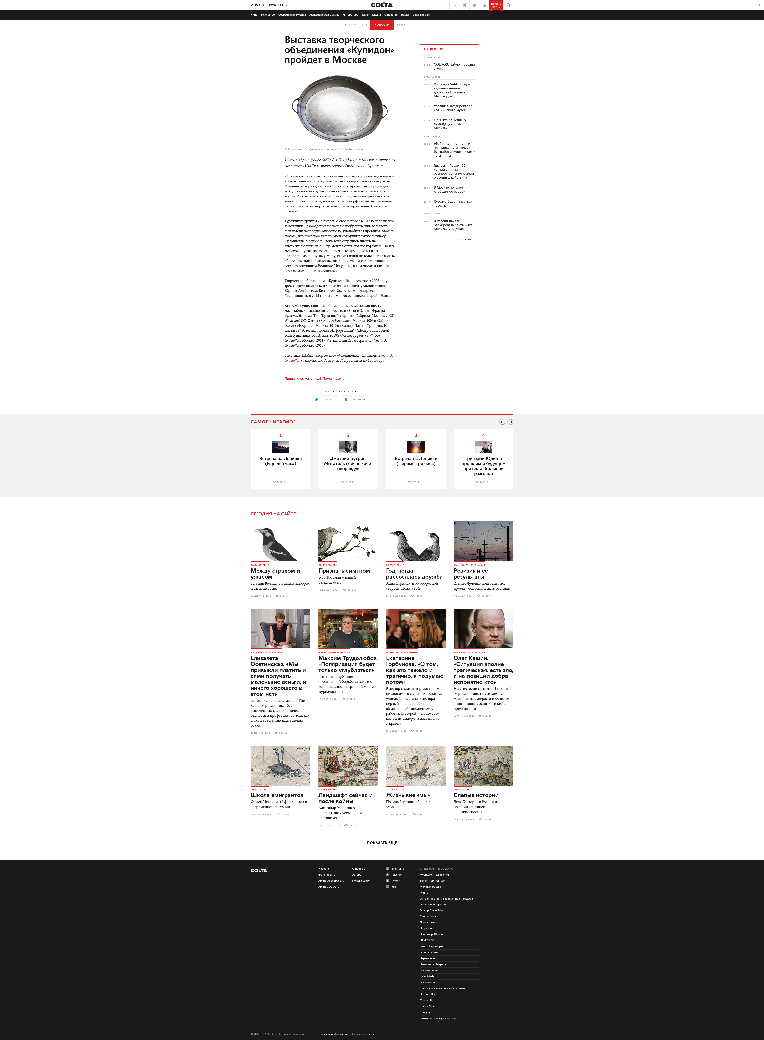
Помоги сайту (278, 4)
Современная (292, 14)
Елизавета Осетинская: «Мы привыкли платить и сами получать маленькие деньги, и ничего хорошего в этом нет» (278, 676)
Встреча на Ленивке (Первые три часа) (416, 461)
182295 (349, 482)
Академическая (324, 14)
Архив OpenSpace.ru (331, 880)
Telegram (396, 874)
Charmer (371, 1034)
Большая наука (429, 970)
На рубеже (426, 928)
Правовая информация (332, 1034)
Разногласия (427, 982)
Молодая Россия (430, 886)
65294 (487, 819)
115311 (487, 716)
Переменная (427, 958)
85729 (419, 731)
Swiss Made (427, 976)
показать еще (382, 843)
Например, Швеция (432, 934)
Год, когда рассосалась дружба (414, 574)
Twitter (395, 880)
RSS (393, 886)
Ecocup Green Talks (431, 910)
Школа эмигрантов (277, 795)
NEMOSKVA (427, 940)
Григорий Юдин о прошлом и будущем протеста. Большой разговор (484, 466)
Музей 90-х (427, 1000)
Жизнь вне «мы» (408, 795)
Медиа (376, 14)
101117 (486, 596)
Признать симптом (344, 571)
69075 (420, 814)
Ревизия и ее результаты (471, 574)
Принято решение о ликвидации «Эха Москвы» (450, 124)
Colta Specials (421, 14)
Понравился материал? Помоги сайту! (315, 379)
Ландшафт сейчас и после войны (345, 798)
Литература (350, 14)
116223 (351, 699)
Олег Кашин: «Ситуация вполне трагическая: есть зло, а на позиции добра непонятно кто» (483, 670)
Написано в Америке (433, 964)
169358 (484, 482)
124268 (283, 733)
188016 (281, 482)
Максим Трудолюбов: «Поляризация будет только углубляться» (348, 664)
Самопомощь (428, 916)
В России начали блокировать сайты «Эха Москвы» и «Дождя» (453, 225)
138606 (286, 814)
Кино (254, 14)
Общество (391, 14)
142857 (284, 596)
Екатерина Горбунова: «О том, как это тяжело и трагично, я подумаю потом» (415, 670)
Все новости (467, 240)
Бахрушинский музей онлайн (438, 1018)
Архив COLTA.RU (328, 886)
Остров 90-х (427, 994)
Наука (405, 14)
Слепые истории (476, 795)
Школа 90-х (427, 1006)
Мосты (424, 892)
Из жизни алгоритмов (433, 904)
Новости (382, 24)
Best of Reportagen (431, 946)
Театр (365, 14)
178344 (416, 482)
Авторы (357, 874)
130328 (419, 596)
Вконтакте (397, 868)
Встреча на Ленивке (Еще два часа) (280, 461)
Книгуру (425, 1012)
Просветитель (428, 922)
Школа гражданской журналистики (442, 988)
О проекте (257, 4)
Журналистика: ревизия (469, 565)
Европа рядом (429, 952)
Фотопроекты (326, 874)
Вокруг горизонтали (432, 880)
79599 (352, 825)
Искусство (268, 14)
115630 (352, 590)
